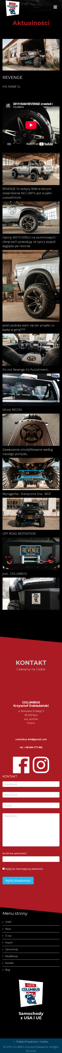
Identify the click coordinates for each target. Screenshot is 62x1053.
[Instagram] (41, 764)
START (8, 922)
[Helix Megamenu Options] (55, 7)
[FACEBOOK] (21, 764)
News (8, 928)
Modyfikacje (11, 956)
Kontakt (9, 963)
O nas (8, 935)
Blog (7, 969)
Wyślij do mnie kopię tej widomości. (24, 868)
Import (9, 942)
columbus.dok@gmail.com (31, 739)
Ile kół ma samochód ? (14, 853)
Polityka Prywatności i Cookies (32, 1041)
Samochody (11, 949)
